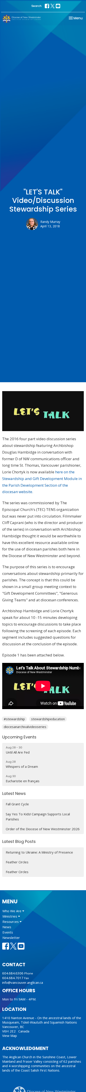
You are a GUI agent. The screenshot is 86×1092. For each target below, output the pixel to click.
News (6, 927)
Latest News (14, 793)
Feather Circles (17, 862)
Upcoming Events (19, 737)
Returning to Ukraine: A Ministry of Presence (39, 852)
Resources (11, 921)
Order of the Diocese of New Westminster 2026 (43, 829)
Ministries (10, 916)
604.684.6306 (12, 973)
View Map (9, 1035)
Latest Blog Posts (19, 841)
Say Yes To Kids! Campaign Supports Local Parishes (38, 816)
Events (7, 932)
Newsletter (11, 937)
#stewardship (14, 719)
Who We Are (12, 911)
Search (36, 6)
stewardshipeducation (48, 719)
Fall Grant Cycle (17, 804)
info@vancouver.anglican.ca (22, 982)
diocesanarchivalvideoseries (25, 726)
